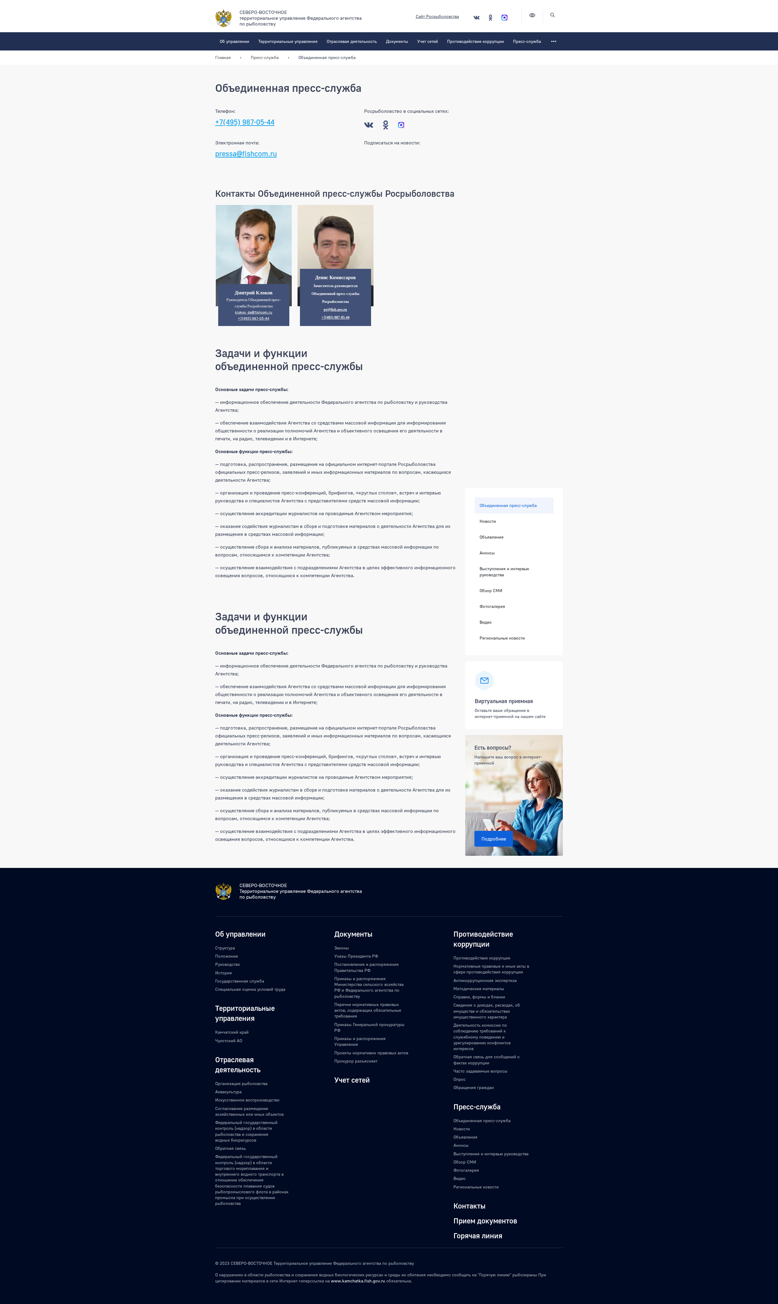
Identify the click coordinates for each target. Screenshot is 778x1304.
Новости (488, 521)
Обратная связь (230, 1148)
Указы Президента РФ (356, 956)
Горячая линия (477, 1235)
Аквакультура (228, 1091)
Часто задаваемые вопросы (480, 1070)
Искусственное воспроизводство (247, 1099)
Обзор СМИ (491, 590)
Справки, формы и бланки (479, 996)
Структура (225, 947)
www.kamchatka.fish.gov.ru (358, 1280)
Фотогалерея (492, 606)
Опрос (459, 1079)
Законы (341, 947)
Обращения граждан (473, 1087)
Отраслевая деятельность (352, 41)
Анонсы (487, 552)
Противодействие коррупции (475, 41)
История (223, 972)
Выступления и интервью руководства (504, 571)
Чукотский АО (228, 1040)
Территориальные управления (288, 41)
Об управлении (234, 41)
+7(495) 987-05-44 (244, 121)
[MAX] (504, 17)
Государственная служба (239, 980)
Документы (397, 41)
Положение (226, 956)
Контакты (469, 1205)
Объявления (492, 536)
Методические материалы (478, 988)
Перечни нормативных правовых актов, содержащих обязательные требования (367, 1010)
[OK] (490, 17)
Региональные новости (502, 637)
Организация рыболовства (241, 1083)
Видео (486, 622)
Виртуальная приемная (504, 701)
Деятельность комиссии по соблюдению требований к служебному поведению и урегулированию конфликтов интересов (482, 1036)
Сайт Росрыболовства (437, 16)
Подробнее (493, 839)
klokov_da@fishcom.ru (253, 312)
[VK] (476, 17)
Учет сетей (427, 41)
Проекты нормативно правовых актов (371, 1052)
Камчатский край (232, 1032)
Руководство (227, 964)
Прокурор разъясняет (355, 1060)
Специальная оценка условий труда (250, 989)
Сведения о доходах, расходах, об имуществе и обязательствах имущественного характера (486, 1010)
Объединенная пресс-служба (508, 505)
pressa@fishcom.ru (246, 153)
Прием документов (485, 1220)
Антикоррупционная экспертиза (485, 980)
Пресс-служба (527, 41)
